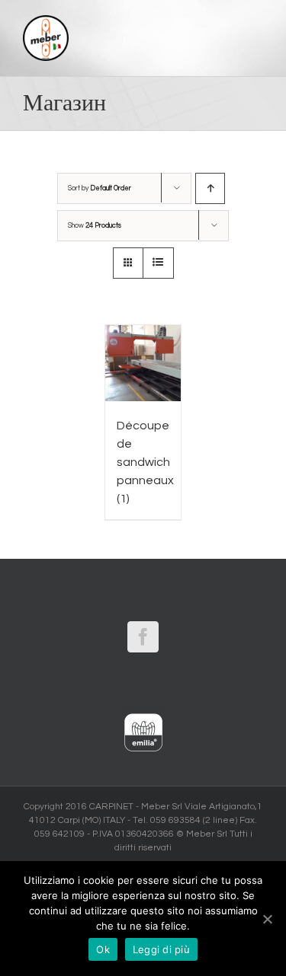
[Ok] (267, 919)
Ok (103, 949)
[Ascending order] (210, 188)
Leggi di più (161, 949)
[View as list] (158, 263)
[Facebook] (143, 636)
